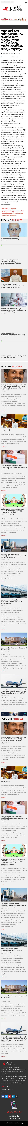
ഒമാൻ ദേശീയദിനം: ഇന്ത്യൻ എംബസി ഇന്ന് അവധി (14, 649)
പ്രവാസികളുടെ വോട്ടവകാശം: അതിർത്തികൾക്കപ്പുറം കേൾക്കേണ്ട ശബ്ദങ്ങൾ (14, 467)
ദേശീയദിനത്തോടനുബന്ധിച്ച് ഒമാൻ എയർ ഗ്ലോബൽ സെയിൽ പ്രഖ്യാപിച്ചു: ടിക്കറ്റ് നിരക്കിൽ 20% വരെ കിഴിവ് (14, 691)
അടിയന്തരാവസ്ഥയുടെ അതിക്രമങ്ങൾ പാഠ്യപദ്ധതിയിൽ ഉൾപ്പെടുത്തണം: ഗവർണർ (12, 286)
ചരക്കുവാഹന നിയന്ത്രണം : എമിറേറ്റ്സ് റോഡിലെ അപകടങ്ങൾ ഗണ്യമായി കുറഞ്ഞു (13, 556)
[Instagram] (16, 1096)
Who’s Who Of (14, 1112)
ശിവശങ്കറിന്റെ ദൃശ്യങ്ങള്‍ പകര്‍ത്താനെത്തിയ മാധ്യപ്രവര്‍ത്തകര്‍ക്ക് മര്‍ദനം (11, 261)
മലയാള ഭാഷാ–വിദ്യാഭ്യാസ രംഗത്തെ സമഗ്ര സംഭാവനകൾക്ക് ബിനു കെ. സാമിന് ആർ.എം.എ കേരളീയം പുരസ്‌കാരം (13, 387)
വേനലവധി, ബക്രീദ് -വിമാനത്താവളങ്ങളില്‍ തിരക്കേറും (13, 334)
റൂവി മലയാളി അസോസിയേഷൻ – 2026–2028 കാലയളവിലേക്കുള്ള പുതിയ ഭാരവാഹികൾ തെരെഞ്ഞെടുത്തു (13, 511)
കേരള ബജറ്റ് (5, 430)
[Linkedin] (13, 1096)
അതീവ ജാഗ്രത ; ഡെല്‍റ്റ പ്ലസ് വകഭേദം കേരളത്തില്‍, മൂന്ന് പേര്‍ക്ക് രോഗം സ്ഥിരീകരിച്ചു (13, 310)
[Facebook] (2, 1096)
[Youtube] (9, 1096)
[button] (2, 19)
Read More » (3, 411)
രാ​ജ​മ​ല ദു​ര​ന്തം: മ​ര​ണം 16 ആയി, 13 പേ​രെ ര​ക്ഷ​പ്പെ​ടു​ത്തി (13, 356)
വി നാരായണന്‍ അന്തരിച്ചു (10, 239)
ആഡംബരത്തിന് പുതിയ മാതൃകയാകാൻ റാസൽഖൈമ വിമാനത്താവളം (11, 601)
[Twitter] (6, 1096)
